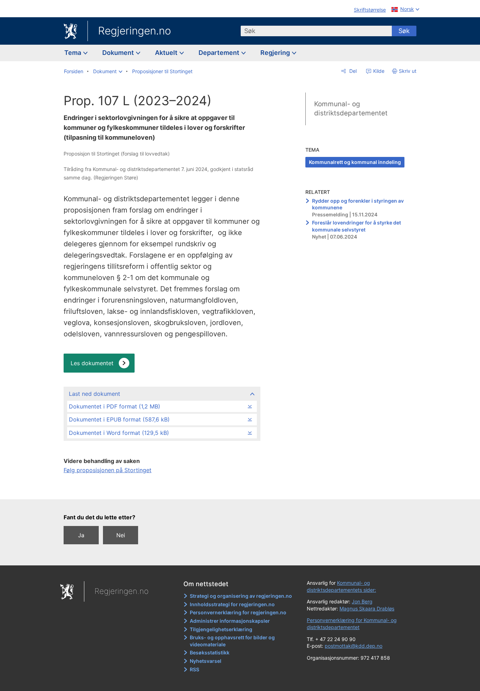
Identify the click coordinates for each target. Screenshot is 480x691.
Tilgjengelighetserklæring (221, 629)
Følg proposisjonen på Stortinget (107, 470)
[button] (107, 71)
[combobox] (316, 31)
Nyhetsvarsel (205, 661)
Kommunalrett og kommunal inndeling (355, 162)
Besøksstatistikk (209, 652)
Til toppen (161, 489)
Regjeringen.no (134, 30)
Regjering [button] (275, 52)
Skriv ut (407, 71)
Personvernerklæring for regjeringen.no (238, 612)
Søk (404, 30)
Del (352, 71)
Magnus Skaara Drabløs (366, 608)
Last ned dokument (94, 393)
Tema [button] (73, 52)
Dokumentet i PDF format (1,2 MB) (114, 406)
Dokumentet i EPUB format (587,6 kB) (119, 419)
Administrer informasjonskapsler (230, 621)
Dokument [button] (118, 52)
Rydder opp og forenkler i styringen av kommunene (358, 204)
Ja (81, 535)
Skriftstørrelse (370, 10)
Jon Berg (362, 601)
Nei (120, 535)
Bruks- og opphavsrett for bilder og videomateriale (232, 640)
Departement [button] (220, 52)
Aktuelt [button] (167, 52)
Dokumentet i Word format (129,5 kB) (119, 432)
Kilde (378, 71)
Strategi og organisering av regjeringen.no (241, 596)
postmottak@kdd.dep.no (353, 646)
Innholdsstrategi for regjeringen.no (232, 604)
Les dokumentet (92, 363)
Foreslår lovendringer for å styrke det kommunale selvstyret (356, 226)
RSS (194, 669)
